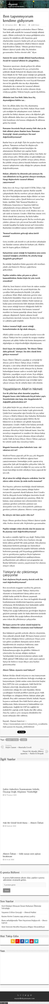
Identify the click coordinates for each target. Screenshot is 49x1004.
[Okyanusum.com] (24, 4)
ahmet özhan (12, 740)
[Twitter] (27, 941)
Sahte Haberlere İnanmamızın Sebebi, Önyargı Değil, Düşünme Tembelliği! (21, 790)
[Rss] (13, 941)
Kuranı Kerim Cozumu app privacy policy (18, 916)
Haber (24, 25)
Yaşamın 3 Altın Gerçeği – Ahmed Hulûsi (19, 912)
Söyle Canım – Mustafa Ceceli (18, 746)
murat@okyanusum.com (24, 998)
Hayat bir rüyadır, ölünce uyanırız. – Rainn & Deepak (32, 751)
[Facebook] (22, 941)
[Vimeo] (36, 941)
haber (23, 740)
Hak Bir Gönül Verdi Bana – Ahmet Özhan (23, 822)
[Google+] (17, 941)
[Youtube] (32, 941)
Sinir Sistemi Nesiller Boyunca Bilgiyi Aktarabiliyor (23, 927)
